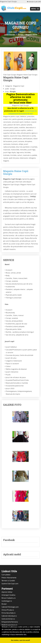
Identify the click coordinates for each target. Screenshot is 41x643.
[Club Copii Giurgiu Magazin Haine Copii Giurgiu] (20, 417)
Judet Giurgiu (10, 34)
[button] (35, 9)
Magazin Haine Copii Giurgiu (15, 172)
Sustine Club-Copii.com (10, 583)
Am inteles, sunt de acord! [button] (20, 640)
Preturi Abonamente (9, 578)
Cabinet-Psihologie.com (10, 607)
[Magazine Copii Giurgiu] (20, 61)
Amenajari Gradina (8, 595)
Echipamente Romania (10, 622)
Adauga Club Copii (34, 2)
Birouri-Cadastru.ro (9, 598)
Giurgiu (21, 34)
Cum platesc (6, 575)
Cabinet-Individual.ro (9, 616)
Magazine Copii (25, 32)
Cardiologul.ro (7, 601)
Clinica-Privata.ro (8, 610)
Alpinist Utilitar (7, 592)
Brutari (4, 604)
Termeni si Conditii (8, 581)
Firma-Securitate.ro (8, 613)
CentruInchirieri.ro (8, 619)
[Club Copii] (14, 8)
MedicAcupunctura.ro (9, 625)
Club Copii (13, 32)
